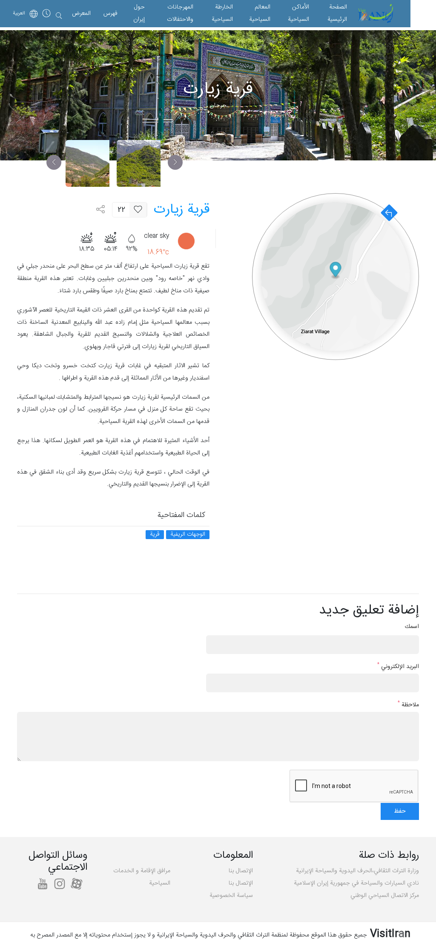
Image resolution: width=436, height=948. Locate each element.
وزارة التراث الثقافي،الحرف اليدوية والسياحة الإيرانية (357, 871)
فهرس (110, 14)
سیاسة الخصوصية (231, 896)
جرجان (218, 105)
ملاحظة (408, 705)
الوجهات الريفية (187, 534)
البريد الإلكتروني (398, 666)
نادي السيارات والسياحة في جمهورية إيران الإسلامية (356, 883)
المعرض (81, 14)
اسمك (412, 626)
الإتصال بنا (241, 871)
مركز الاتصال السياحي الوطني (384, 896)
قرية (155, 534)
